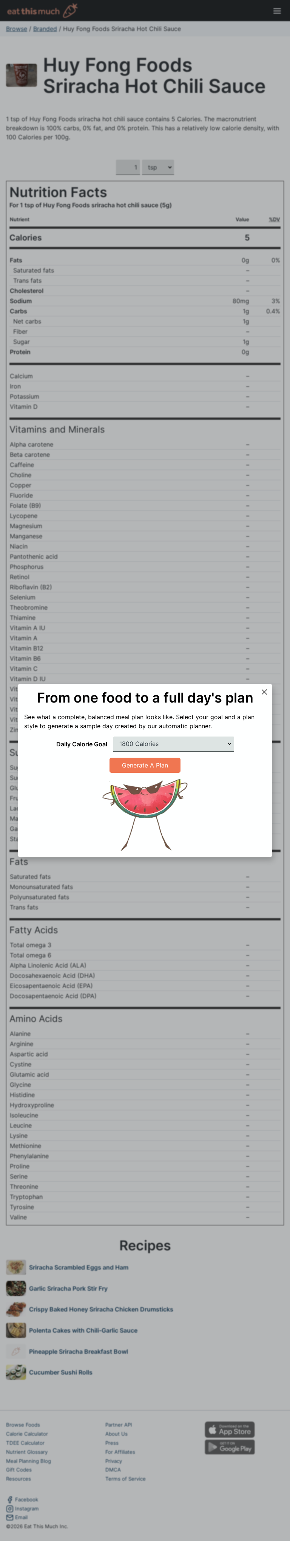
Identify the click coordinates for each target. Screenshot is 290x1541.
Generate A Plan (145, 765)
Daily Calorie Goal (81, 744)
